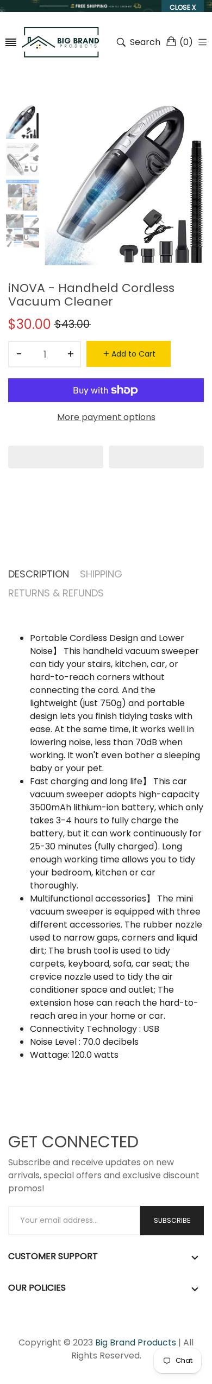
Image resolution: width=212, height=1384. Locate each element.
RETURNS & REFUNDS (56, 593)
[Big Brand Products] (60, 42)
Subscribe (172, 1220)
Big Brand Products (135, 1342)
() (186, 42)
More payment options (106, 417)
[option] (26, 123)
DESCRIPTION (38, 574)
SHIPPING (101, 574)
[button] (55, 457)
